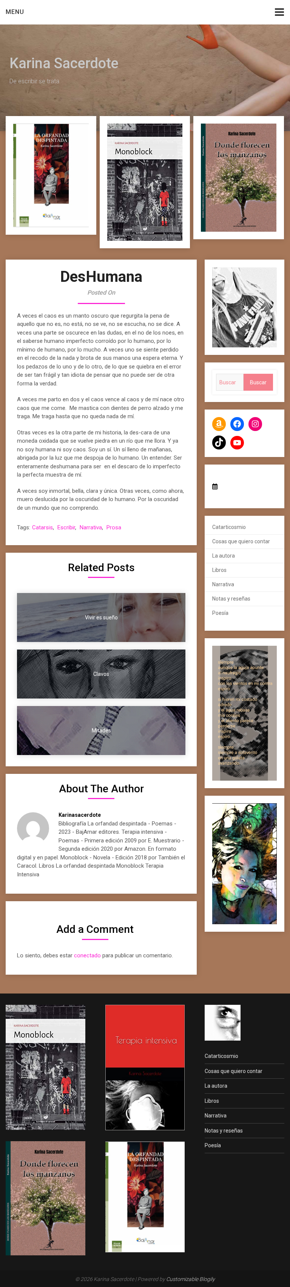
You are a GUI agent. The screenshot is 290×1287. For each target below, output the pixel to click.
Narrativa (91, 527)
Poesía (220, 613)
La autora (223, 556)
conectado (87, 955)
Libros (219, 570)
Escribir (66, 527)
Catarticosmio (229, 527)
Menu (15, 11)
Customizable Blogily (190, 1279)
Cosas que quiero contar (241, 541)
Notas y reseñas (231, 599)
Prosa (113, 527)
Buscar (258, 382)
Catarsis (42, 527)
